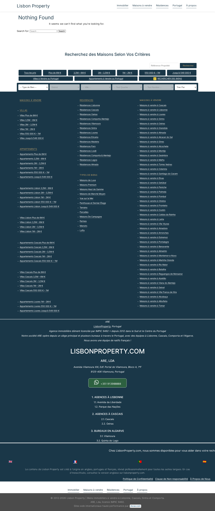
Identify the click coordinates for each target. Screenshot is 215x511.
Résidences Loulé (88, 151)
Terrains (83, 207)
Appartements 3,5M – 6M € (33, 158)
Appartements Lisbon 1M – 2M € (35, 197)
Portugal (177, 5)
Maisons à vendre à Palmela (153, 191)
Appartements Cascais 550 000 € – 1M (38, 261)
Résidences (162, 5)
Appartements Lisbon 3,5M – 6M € (36, 188)
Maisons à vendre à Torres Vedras (156, 164)
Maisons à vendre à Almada (153, 132)
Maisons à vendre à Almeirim (153, 251)
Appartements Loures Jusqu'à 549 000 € (39, 310)
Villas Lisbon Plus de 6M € (32, 217)
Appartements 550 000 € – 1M (34, 172)
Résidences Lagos (88, 160)
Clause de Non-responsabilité (171, 478)
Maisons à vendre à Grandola (153, 128)
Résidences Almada (89, 164)
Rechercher (188, 65)
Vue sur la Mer (86, 198)
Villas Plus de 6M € (29, 115)
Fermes (83, 221)
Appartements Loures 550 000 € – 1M (38, 306)
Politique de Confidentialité (138, 478)
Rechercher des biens (170, 78)
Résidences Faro (88, 146)
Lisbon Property (33, 5)
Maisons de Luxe (88, 180)
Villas (23, 110)
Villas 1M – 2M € (27, 129)
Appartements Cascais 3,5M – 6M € (37, 247)
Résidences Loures (89, 132)
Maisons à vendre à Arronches (154, 233)
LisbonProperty (102, 326)
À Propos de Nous (200, 478)
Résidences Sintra (88, 128)
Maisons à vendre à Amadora (153, 228)
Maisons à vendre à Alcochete (154, 146)
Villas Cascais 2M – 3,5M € (32, 281)
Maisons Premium (88, 184)
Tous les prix (30, 72)
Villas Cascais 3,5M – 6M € (32, 276)
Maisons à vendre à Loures (152, 114)
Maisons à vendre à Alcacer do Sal (156, 137)
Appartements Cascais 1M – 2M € (36, 256)
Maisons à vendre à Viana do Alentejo (157, 283)
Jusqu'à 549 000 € (181, 72)
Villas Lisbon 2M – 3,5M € (32, 227)
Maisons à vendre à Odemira (153, 169)
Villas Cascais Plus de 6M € (33, 272)
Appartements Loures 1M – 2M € (35, 301)
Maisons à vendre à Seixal (152, 287)
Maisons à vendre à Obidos (153, 201)
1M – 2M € (127, 72)
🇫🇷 (75, 461)
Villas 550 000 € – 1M (30, 133)
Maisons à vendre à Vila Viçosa (154, 223)
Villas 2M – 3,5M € (28, 124)
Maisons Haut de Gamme (92, 189)
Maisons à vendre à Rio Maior (154, 264)
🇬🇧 (10, 461)
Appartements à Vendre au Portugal (106, 78)
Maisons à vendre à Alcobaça (154, 296)
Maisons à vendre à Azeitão (153, 278)
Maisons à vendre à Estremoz (154, 237)
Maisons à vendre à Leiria (152, 219)
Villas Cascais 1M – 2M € (31, 285)
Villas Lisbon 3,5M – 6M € (32, 222)
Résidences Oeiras (88, 114)
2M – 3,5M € (104, 72)
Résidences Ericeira (89, 137)
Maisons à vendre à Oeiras (152, 123)
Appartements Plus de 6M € (33, 154)
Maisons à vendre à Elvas (152, 178)
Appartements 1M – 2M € (32, 168)
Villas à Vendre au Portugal (46, 78)
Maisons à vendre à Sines (152, 141)
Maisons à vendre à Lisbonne (153, 110)
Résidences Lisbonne (90, 105)
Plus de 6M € (55, 72)
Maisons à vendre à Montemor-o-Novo (158, 255)
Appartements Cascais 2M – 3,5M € (37, 251)
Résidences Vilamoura (90, 123)
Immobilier (122, 5)
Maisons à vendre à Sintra (152, 119)
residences (86, 100)
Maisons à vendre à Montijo (153, 151)
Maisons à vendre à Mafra (152, 160)
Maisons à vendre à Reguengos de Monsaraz (161, 274)
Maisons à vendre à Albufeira (153, 301)
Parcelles (84, 212)
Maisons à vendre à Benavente (154, 246)
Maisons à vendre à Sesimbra (154, 155)
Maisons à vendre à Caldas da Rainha (158, 214)
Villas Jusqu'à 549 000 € (32, 138)
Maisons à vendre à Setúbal (153, 182)
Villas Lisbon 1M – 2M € (31, 231)
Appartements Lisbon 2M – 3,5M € (36, 192)
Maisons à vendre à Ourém (152, 210)
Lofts (82, 230)
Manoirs (83, 226)
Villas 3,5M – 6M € (28, 120)
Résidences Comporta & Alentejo (95, 155)
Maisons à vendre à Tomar (152, 305)
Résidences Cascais (89, 110)
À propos (191, 5)
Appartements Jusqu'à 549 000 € (36, 177)
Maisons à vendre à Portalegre (154, 242)
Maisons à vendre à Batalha (153, 269)
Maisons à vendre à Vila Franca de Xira (158, 292)
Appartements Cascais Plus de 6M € (37, 242)
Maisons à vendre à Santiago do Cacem (159, 173)
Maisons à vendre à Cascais (153, 105)
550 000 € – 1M (152, 72)
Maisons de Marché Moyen (92, 194)
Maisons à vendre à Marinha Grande (157, 260)
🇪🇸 (204, 461)
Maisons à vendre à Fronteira (153, 205)
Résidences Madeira (89, 141)
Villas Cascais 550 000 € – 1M (34, 290)
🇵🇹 (140, 461)
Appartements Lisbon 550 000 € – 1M (38, 202)
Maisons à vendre (142, 5)
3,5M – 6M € (80, 72)
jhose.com (135, 506)
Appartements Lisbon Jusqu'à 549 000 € (39, 206)
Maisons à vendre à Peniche (153, 187)
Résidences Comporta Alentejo (94, 119)
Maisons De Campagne (91, 216)
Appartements (28, 149)
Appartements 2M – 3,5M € (33, 163)
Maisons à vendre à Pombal (153, 196)
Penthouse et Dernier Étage (93, 203)
